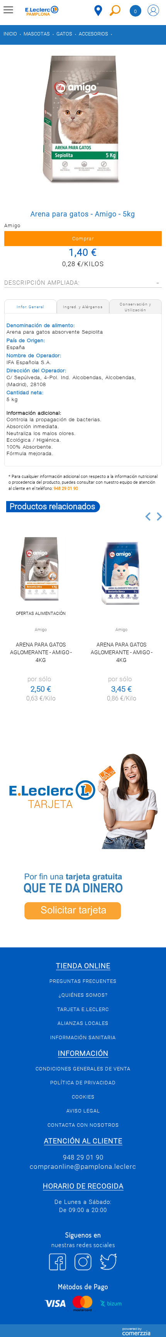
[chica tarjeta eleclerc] (83, 800)
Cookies (83, 1097)
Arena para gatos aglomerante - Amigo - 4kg (41, 652)
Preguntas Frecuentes (83, 981)
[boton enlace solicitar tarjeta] (83, 898)
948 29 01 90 (66, 488)
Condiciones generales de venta (83, 1069)
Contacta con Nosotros (83, 1125)
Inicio (10, 34)
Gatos (64, 34)
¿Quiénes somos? (83, 995)
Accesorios (93, 34)
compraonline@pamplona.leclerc (83, 1166)
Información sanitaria (83, 1037)
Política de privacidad (83, 1082)
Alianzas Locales (83, 1023)
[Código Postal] (98, 10)
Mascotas (37, 34)
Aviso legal (83, 1111)
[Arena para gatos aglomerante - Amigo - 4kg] (40, 572)
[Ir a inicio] (42, 11)
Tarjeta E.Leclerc (83, 1009)
